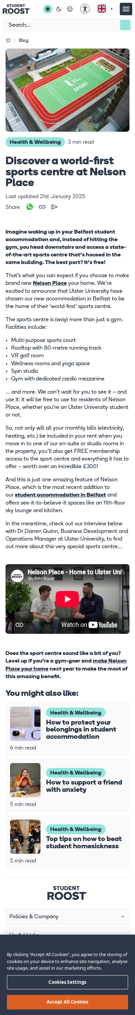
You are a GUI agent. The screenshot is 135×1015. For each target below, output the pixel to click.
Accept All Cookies (67, 1002)
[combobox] (105, 8)
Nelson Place (50, 283)
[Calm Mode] (69, 9)
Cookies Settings (67, 982)
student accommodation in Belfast (60, 495)
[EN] (105, 9)
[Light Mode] (47, 9)
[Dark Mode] (58, 9)
